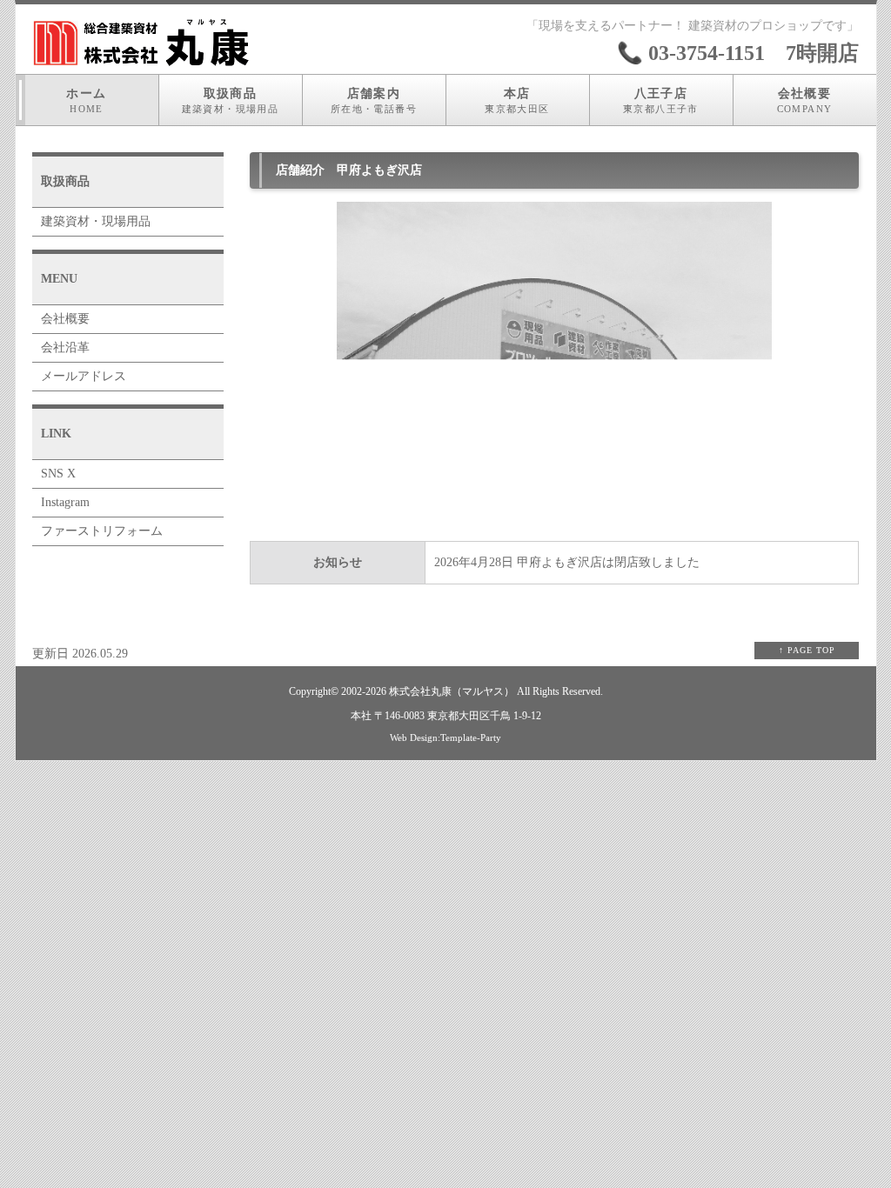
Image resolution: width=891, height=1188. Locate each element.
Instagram (65, 502)
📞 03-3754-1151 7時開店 (738, 53)
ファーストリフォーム (102, 530)
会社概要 (805, 100)
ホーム (86, 100)
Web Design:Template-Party (445, 737)
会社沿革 (65, 347)
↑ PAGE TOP (807, 650)
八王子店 (661, 100)
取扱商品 (230, 100)
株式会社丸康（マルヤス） (451, 691)
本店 (517, 100)
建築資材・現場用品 (96, 221)
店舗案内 (374, 100)
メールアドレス (83, 376)
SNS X (58, 473)
